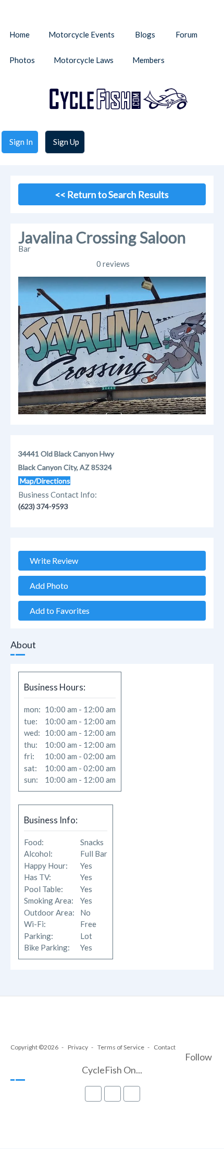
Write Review (51, 560)
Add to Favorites (57, 610)
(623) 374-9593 (43, 506)
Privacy (78, 1047)
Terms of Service (120, 1047)
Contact (165, 1047)
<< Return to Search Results (112, 194)
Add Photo (46, 585)
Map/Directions (44, 480)
